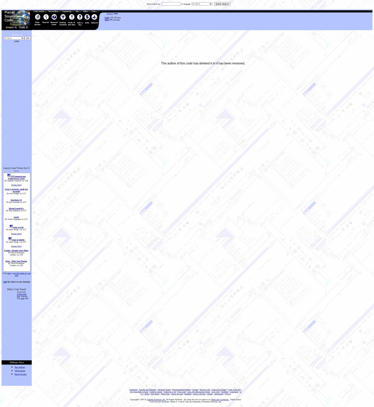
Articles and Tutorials (147, 390)
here (9, 273)
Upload (195, 390)
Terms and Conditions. (220, 399)
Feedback (224, 392)
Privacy (228, 394)
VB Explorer (20, 371)
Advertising (218, 394)
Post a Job (182, 392)
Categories (133, 390)
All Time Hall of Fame (139, 392)
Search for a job (170, 392)
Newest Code (205, 390)
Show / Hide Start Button (16, 261)
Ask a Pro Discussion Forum (198, 392)
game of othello (18, 240)
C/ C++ (110, 13)
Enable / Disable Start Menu (16, 250)
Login (16, 41)
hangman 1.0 (16, 200)
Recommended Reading (181, 390)
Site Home (155, 394)
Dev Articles (20, 367)
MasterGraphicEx (16, 208)
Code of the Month (219, 390)
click (22, 298)
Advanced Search (164, 390)
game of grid (18, 227)
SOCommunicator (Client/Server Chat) (17, 177)
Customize (234, 392)
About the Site (177, 394)
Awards (210, 394)
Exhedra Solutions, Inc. (156, 399)
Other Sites (165, 394)
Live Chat (216, 392)
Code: (107, 18)
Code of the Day (234, 390)
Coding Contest (156, 392)
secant (16, 217)
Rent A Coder (20, 374)
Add (5, 282)
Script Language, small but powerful (16, 190)
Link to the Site (199, 394)
